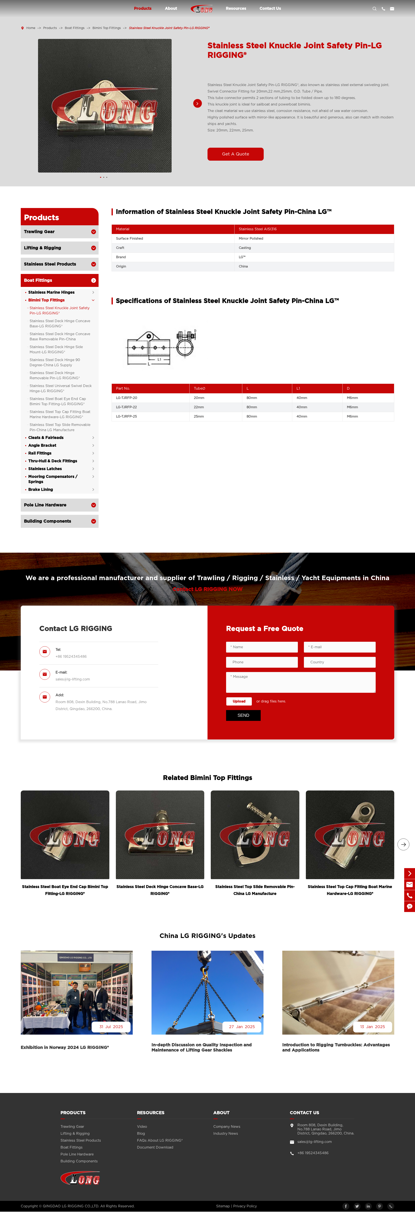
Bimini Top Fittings (107, 28)
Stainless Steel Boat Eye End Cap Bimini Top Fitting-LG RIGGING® (58, 401)
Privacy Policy (245, 1206)
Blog (141, 1133)
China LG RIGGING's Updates (207, 936)
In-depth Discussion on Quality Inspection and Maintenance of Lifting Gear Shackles (202, 1047)
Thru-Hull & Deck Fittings (52, 461)
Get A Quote (235, 154)
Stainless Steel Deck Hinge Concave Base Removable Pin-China (60, 336)
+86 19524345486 (71, 656)
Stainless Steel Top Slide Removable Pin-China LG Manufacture (60, 427)
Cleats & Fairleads (46, 438)
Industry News (225, 1133)
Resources (236, 9)
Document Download (155, 1147)
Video (142, 1126)
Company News (226, 1126)
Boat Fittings (75, 28)
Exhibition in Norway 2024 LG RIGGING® (65, 1047)
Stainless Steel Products (50, 264)
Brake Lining (40, 490)
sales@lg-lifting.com (73, 679)
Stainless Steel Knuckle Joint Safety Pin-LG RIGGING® (169, 28)
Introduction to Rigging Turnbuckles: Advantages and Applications (336, 1047)
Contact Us (270, 9)
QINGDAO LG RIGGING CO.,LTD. (71, 1206)
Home (30, 28)
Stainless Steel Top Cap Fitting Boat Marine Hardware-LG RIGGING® (60, 414)
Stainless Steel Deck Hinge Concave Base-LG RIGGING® (60, 323)
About (171, 9)
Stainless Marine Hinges (51, 292)
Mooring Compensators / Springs (53, 479)
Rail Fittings (39, 453)
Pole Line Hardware (45, 505)
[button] (197, 103)
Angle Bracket (42, 446)
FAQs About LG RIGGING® (160, 1140)
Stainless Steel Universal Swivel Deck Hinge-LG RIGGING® (61, 388)
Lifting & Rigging (42, 248)
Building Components (47, 521)
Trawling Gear (39, 232)
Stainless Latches (45, 469)
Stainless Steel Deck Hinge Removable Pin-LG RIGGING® (55, 375)
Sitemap (223, 1206)
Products (143, 9)
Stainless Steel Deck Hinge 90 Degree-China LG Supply (55, 362)
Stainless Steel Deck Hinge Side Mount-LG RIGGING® (56, 349)
